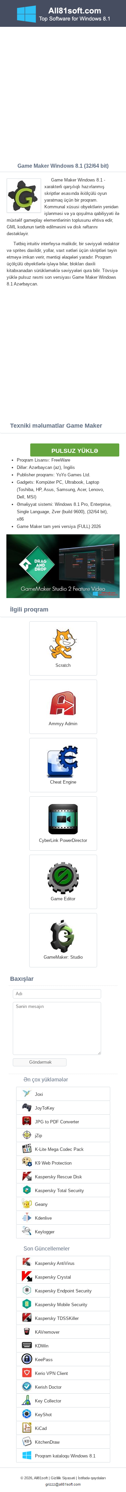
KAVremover (47, 1332)
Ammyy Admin (63, 723)
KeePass (44, 1359)
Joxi (39, 1094)
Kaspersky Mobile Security (61, 1304)
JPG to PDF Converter (57, 1121)
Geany (41, 1204)
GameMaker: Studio (63, 957)
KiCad (41, 1428)
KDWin (41, 1345)
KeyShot (43, 1414)
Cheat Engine (63, 782)
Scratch (63, 665)
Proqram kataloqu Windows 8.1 (65, 1455)
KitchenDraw (47, 1442)
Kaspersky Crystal (53, 1277)
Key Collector (48, 1400)
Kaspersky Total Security (59, 1190)
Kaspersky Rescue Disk (58, 1176)
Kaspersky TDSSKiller (57, 1318)
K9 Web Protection (53, 1163)
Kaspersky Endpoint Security (63, 1290)
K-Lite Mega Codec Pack (59, 1149)
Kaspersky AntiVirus (55, 1263)
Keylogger (44, 1231)
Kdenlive (43, 1218)
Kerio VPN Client (51, 1373)
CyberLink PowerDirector (63, 840)
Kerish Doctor (48, 1387)
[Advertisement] (63, 93)
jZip (38, 1135)
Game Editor (63, 898)
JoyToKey (44, 1108)
